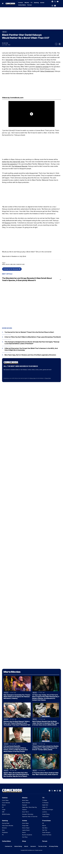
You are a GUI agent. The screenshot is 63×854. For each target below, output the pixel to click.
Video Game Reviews (7, 825)
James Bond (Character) (16, 264)
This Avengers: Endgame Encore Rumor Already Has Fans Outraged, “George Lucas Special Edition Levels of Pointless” (32, 342)
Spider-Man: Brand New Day (29, 807)
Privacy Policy (48, 378)
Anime (42, 2)
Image (3, 809)
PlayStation (5, 832)
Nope (23, 264)
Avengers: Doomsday (27, 814)
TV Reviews (45, 802)
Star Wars (44, 828)
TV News (44, 800)
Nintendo (4, 828)
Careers (33, 846)
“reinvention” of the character (14, 60)
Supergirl (24, 805)
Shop (24, 841)
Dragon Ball (25, 825)
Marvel (4, 805)
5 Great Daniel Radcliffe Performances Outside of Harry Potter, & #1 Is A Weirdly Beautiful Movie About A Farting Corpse (16, 748)
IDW (3, 812)
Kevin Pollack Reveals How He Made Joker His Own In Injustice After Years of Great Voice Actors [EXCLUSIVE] (45, 723)
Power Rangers (46, 832)
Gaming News (5, 823)
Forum (29, 5)
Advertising (18, 846)
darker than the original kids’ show (13, 162)
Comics (20, 2)
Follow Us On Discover (11, 269)
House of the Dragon (47, 809)
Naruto (24, 832)
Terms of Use (32, 378)
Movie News (25, 800)
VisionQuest (45, 816)
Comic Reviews (6, 802)
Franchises (46, 820)
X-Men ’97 (45, 807)
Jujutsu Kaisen (26, 830)
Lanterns (44, 812)
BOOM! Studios (6, 814)
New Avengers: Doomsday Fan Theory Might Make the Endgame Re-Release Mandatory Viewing (17, 696)
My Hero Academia (27, 834)
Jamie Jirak (5, 43)
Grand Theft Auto (46, 834)
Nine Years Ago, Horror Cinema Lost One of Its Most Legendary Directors (30, 355)
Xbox (3, 830)
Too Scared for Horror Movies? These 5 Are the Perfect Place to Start (29, 332)
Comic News (5, 800)
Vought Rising (45, 814)
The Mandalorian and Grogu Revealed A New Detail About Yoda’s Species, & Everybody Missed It (27, 279)
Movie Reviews (26, 802)
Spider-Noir (45, 805)
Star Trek (44, 830)
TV (31, 2)
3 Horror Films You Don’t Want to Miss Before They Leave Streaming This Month (33, 337)
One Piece (25, 837)
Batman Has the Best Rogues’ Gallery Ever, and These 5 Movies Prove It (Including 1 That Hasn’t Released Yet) (17, 723)
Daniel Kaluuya (6, 264)
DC (3, 807)
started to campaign (42, 66)
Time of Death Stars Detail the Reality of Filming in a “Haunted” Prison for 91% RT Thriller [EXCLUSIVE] (45, 748)
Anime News (25, 823)
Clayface (24, 809)
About (26, 846)
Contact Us (8, 846)
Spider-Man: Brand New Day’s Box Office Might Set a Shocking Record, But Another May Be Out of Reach (16, 774)
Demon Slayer (26, 828)
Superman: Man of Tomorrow (29, 816)
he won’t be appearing (9, 164)
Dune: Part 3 (25, 812)
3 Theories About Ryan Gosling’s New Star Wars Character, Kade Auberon (45, 773)
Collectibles (22, 5)
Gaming (36, 2)
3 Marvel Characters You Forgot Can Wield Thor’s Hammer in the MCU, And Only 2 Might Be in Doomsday (31, 349)
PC (3, 834)
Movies (27, 2)
